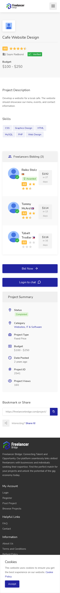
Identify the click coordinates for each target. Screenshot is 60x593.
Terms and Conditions (14, 549)
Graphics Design (23, 128)
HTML (41, 128)
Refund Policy (10, 554)
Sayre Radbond (15, 54)
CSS (7, 128)
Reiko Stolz (29, 170)
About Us (7, 543)
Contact (6, 529)
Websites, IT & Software (28, 327)
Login (5, 492)
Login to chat (28, 282)
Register (7, 498)
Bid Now (28, 268)
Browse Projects (11, 508)
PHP (20, 134)
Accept (12, 584)
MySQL (9, 134)
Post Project (9, 503)
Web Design (34, 134)
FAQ (5, 523)
